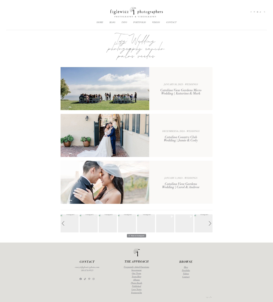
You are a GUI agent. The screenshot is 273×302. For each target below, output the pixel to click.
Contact (186, 277)
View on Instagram (137, 236)
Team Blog (136, 276)
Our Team (136, 273)
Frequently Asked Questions (136, 267)
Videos (186, 273)
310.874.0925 (87, 270)
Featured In (136, 292)
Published (136, 286)
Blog (186, 267)
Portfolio (186, 270)
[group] (70, 223)
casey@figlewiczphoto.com (87, 267)
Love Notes (136, 289)
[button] (63, 223)
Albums (136, 280)
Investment (136, 270)
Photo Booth (136, 283)
